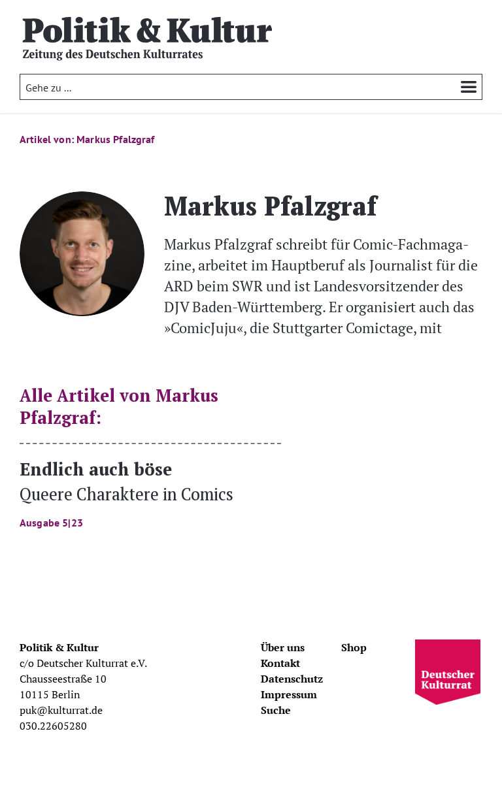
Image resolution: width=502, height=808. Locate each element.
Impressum (289, 694)
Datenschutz (292, 678)
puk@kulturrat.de (61, 710)
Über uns (283, 647)
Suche (276, 710)
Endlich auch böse (126, 493)
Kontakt (280, 663)
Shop (354, 647)
